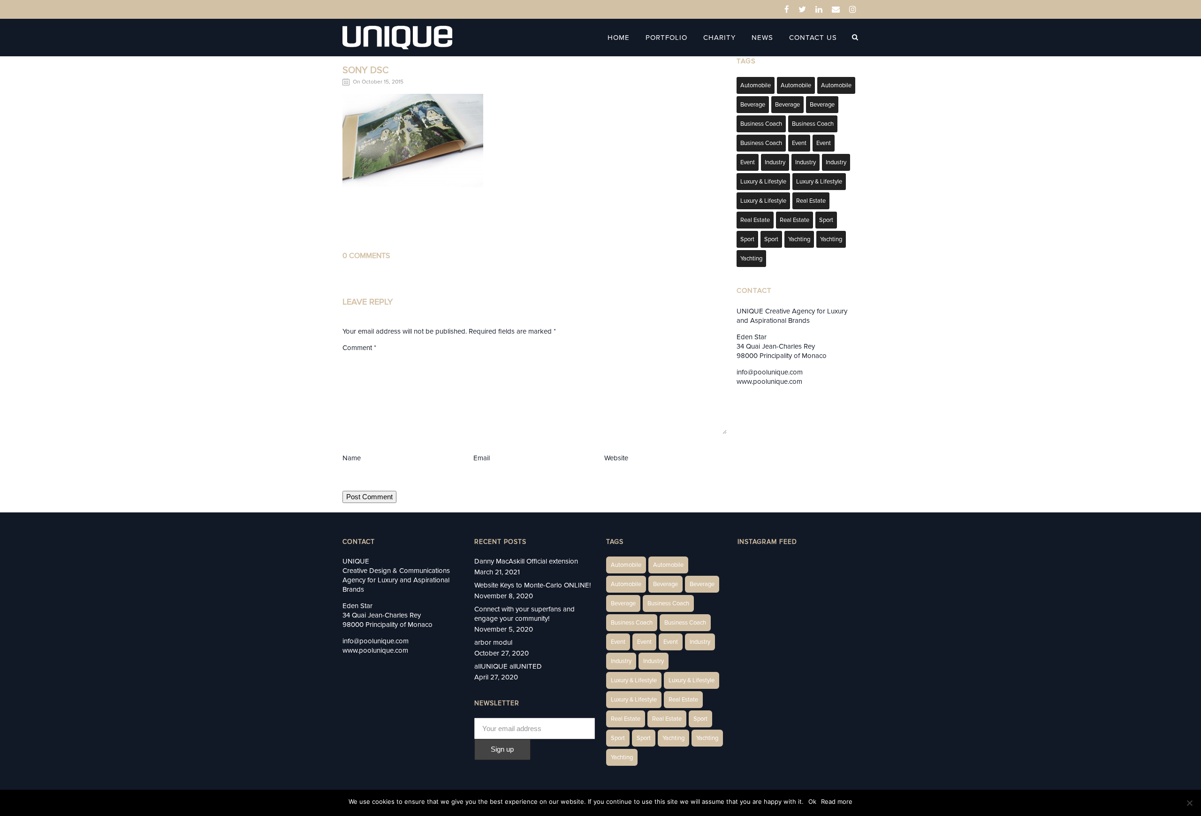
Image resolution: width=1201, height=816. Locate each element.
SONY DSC (365, 70)
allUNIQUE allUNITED (508, 666)
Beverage (752, 104)
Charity (719, 37)
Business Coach (761, 124)
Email (481, 458)
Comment (359, 347)
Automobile (755, 85)
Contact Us (813, 37)
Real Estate (811, 201)
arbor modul (493, 642)
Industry (775, 162)
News (762, 37)
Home (619, 37)
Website (616, 458)
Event (799, 143)
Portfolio (666, 37)
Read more (836, 801)
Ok (812, 801)
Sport (826, 220)
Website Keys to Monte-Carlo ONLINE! (532, 585)
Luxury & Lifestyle (763, 181)
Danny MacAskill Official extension (526, 561)
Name (351, 458)
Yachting (799, 239)
